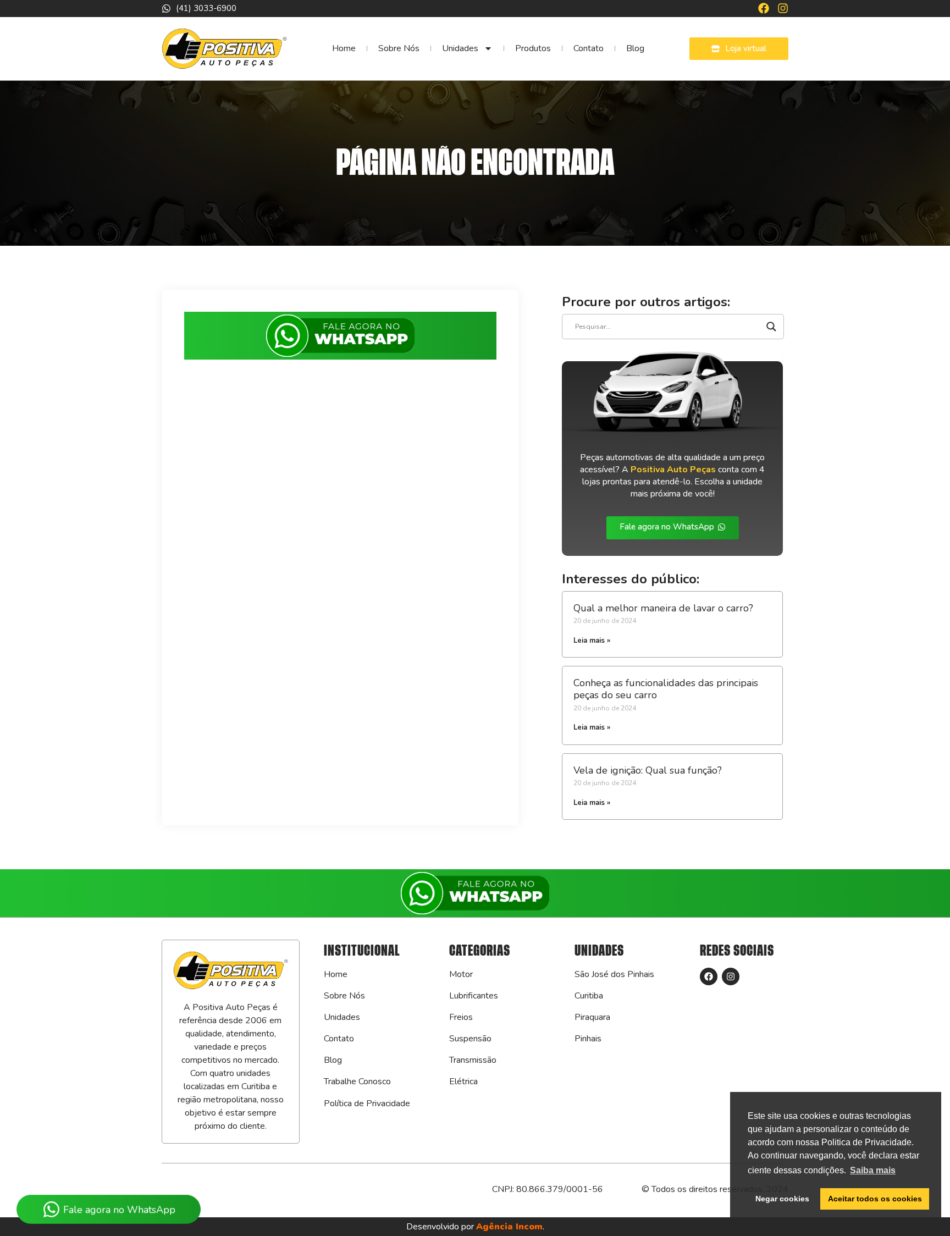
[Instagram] (782, 8)
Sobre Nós (398, 48)
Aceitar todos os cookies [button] (875, 1198)
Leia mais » (591, 640)
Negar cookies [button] (782, 1198)
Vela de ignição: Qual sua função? (647, 770)
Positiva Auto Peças (673, 469)
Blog (635, 48)
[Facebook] (763, 8)
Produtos (533, 48)
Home (344, 48)
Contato (588, 48)
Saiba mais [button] (873, 1170)
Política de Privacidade (367, 1103)
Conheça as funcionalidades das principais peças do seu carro (665, 689)
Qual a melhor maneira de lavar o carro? (663, 608)
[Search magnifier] (771, 326)
